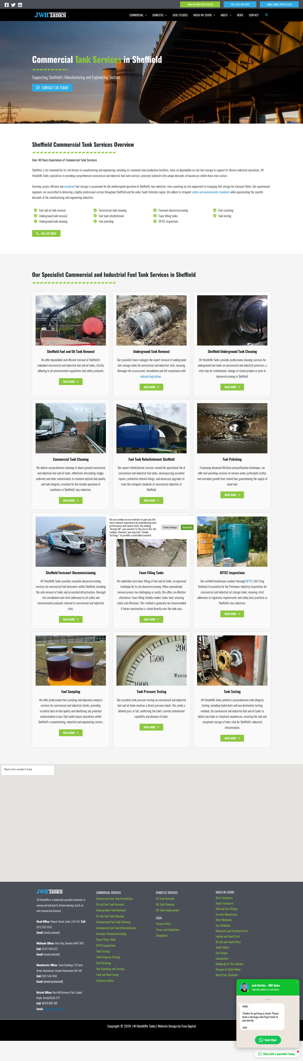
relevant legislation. (151, 376)
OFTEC (249, 581)
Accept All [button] (187, 527)
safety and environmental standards (211, 192)
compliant (69, 186)
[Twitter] (13, 5)
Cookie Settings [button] (170, 527)
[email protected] (53, 1009)
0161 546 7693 (49, 976)
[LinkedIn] (20, 5)
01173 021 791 (49, 1003)
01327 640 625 (50, 949)
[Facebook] (6, 5)
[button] (200, 4)
